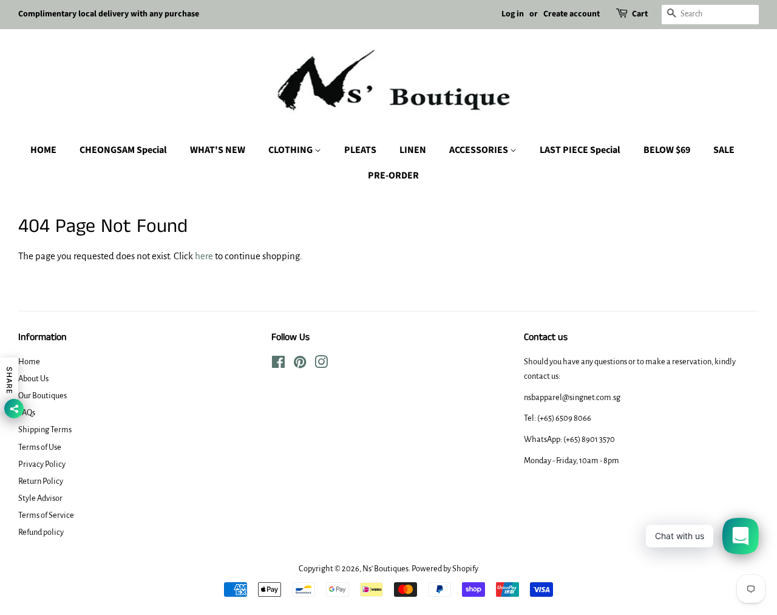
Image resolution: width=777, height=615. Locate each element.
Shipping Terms (45, 429)
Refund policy (41, 532)
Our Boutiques (42, 395)
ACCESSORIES (479, 150)
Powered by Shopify (445, 568)
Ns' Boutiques (385, 568)
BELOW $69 (666, 150)
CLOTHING (291, 150)
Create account (571, 14)
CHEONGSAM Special (123, 150)
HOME (43, 150)
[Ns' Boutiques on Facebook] (278, 364)
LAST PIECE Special (580, 150)
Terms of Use (39, 447)
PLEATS (360, 150)
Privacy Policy (42, 464)
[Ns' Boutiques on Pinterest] (300, 364)
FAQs (26, 412)
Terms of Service (46, 515)
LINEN (412, 150)
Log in (512, 14)
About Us (33, 378)
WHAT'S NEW (217, 150)
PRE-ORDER (393, 175)
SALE (724, 150)
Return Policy (40, 481)
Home (29, 361)
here (204, 256)
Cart (640, 14)
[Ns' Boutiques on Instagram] (321, 364)
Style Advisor (40, 498)
